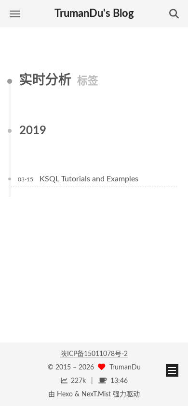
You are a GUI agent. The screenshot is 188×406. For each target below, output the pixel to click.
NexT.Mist (96, 394)
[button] (15, 13)
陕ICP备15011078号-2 (94, 354)
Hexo (65, 394)
